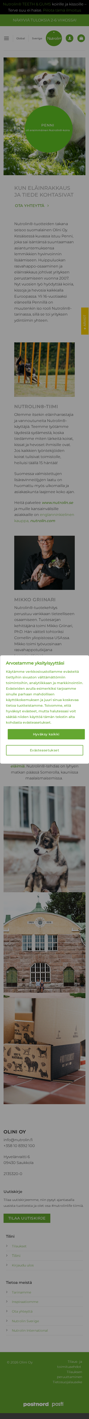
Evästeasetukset (44, 750)
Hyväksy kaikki (46, 734)
